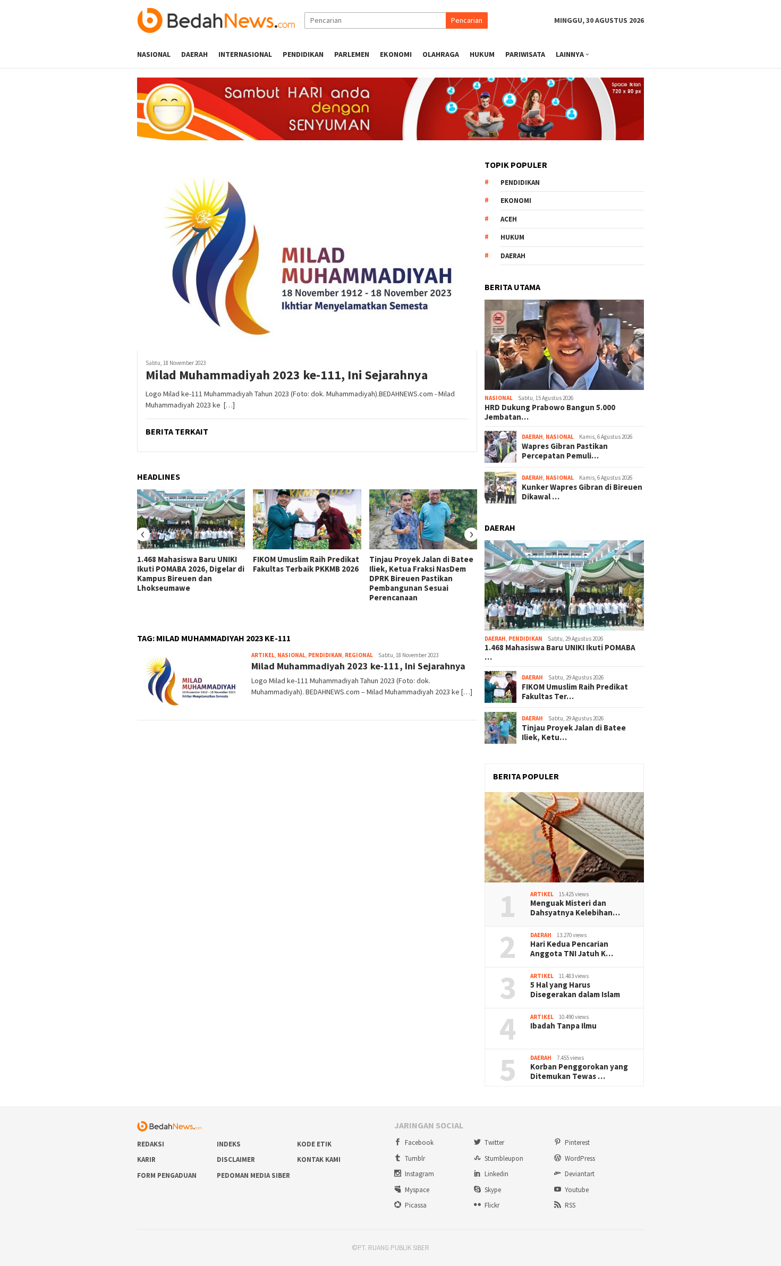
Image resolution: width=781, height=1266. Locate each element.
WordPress (580, 1158)
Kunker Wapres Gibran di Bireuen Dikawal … (582, 492)
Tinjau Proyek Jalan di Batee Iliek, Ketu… (574, 732)
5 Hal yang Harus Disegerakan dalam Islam (575, 989)
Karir (146, 1159)
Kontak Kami (319, 1159)
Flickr (492, 1205)
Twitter (494, 1142)
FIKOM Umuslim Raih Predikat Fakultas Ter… (575, 691)
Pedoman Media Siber (253, 1175)
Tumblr (415, 1158)
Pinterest (577, 1142)
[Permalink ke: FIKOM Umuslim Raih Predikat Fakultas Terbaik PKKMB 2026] (307, 519)
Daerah (512, 255)
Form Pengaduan (167, 1175)
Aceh (508, 219)
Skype (493, 1189)
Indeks (229, 1144)
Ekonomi (515, 200)
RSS (570, 1205)
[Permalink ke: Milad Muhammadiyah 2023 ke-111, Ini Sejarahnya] (307, 255)
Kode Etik (314, 1144)
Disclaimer (236, 1159)
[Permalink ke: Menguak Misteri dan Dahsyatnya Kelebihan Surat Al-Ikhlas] (564, 837)
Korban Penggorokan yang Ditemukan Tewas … (579, 1071)
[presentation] (143, 534)
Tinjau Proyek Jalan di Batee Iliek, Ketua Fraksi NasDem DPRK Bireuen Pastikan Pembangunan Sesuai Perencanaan (421, 578)
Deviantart (580, 1173)
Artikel (263, 655)
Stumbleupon (504, 1158)
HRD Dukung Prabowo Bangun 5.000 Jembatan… (550, 412)
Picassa (416, 1205)
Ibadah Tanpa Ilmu (563, 1026)
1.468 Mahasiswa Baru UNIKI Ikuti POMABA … (560, 652)
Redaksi (150, 1144)
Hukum (512, 237)
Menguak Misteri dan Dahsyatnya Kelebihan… (575, 907)
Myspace (417, 1189)
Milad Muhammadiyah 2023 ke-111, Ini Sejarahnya (287, 375)
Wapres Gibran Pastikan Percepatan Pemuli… (565, 451)
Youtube (577, 1189)
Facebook (419, 1142)
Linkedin (496, 1173)
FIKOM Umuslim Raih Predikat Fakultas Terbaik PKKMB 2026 (306, 564)
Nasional (291, 655)
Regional (359, 655)
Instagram (419, 1173)
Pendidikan (325, 655)
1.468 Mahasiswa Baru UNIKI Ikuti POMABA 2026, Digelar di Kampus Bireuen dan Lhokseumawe (190, 574)
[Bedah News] (220, 19)
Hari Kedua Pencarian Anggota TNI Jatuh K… (571, 948)
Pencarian (466, 20)
